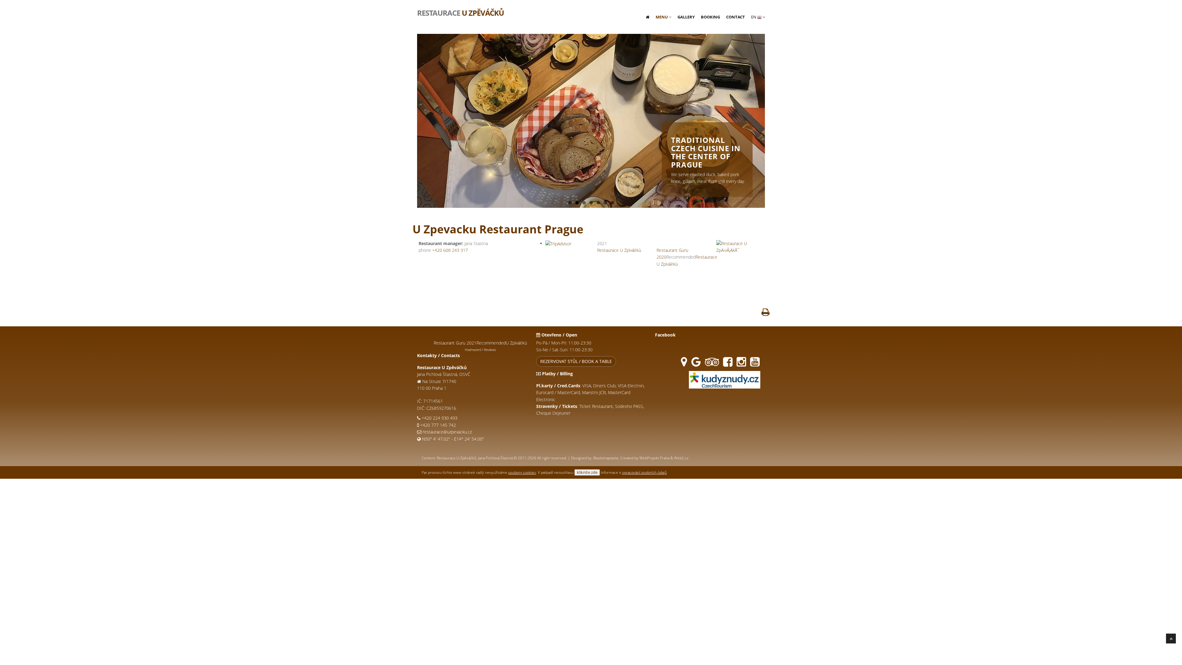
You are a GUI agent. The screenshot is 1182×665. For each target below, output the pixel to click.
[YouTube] (755, 364)
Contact (735, 17)
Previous (410, 118)
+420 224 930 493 (439, 418)
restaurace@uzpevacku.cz (447, 432)
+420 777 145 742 (438, 425)
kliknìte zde (587, 472)
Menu (662, 17)
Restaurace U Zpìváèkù (619, 250)
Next (771, 118)
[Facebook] (728, 364)
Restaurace (460, 12)
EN (754, 17)
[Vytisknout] (766, 313)
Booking (710, 17)
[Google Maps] (684, 364)
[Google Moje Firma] (696, 364)
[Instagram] (741, 364)
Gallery (686, 17)
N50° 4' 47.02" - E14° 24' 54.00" (453, 439)
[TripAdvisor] (712, 364)
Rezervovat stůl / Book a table (576, 361)
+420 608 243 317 (450, 250)
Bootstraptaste (605, 458)
